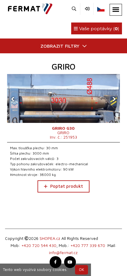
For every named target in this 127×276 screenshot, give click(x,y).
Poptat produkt (66, 186)
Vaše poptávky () (98, 28)
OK (81, 269)
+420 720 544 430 (38, 245)
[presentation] (13, 99)
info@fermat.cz (63, 252)
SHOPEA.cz (50, 238)
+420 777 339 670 (87, 245)
